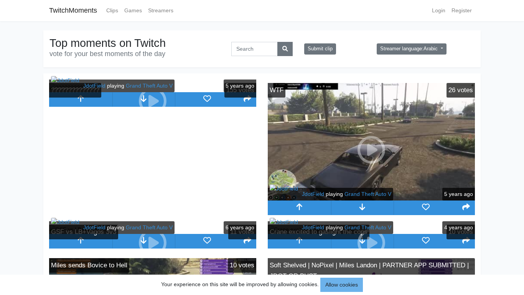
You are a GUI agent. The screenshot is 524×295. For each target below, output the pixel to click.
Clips (112, 10)
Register (461, 10)
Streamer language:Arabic (409, 48)
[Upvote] (80, 99)
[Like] (207, 99)
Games (133, 10)
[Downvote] (362, 208)
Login (438, 10)
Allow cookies (341, 285)
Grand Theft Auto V (149, 86)
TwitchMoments (73, 10)
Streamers (160, 10)
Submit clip (320, 48)
